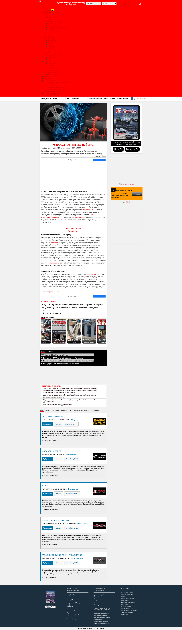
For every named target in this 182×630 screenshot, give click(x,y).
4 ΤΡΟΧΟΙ (46, 486)
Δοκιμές (50, 19)
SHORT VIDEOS (122, 99)
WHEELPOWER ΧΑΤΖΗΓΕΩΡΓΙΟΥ (56, 520)
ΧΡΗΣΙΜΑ (46, 61)
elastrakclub (79, 217)
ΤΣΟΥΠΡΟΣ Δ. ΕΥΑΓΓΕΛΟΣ (54, 416)
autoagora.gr (99, 628)
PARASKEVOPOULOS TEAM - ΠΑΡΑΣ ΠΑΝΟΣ (62, 555)
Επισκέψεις (71, 424)
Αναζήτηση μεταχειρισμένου (56, 84)
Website (58, 424)
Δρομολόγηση (76, 420)
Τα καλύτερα (51, 29)
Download (131, 149)
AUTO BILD (70, 607)
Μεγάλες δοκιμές (52, 25)
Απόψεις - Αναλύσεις (49, 16)
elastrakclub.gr (53, 263)
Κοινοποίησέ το (73, 228)
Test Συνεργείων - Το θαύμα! (52, 12)
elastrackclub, (87, 210)
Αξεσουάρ (51, 50)
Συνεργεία (51, 48)
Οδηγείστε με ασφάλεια (54, 57)
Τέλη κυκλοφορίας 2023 (127, 599)
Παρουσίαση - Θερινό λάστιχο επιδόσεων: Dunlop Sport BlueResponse (73, 305)
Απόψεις (69, 605)
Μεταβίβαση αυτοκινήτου (55, 67)
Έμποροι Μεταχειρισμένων (55, 91)
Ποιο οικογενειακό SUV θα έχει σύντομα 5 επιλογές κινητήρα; (68, 361)
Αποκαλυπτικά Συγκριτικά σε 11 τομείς (59, 21)
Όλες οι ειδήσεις (48, 36)
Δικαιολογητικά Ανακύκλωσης (56, 74)
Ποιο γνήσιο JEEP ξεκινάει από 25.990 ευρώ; (61, 364)
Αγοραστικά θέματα (53, 31)
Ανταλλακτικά (52, 46)
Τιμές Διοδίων (52, 69)
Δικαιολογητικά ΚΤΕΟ (54, 72)
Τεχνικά (50, 59)
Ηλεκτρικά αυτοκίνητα (54, 33)
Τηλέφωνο (48, 424)
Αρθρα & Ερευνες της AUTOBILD (57, 27)
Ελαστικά (50, 42)
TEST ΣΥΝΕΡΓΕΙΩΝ (95, 99)
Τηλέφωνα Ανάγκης (53, 71)
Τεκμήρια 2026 (52, 65)
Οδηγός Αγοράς (98, 619)
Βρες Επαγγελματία (53, 40)
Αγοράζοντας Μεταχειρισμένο (56, 88)
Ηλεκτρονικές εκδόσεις (50, 76)
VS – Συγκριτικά (71, 599)
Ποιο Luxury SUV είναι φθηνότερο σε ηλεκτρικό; (62, 358)
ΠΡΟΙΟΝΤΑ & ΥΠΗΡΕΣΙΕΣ (51, 38)
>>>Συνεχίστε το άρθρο (51, 292)
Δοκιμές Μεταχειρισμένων (55, 86)
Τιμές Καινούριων (71, 595)
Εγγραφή (137, 194)
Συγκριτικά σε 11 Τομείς (73, 603)
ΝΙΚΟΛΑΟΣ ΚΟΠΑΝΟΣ (51, 451)
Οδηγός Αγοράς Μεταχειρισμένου (57, 89)
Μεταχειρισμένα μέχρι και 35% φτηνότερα (59, 82)
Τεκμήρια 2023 (125, 601)
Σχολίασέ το (73, 231)
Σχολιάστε (73, 160)
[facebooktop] (131, 99)
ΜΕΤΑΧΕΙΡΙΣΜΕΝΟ (49, 80)
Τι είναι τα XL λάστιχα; (52, 313)
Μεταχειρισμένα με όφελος (101, 621)
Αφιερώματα (70, 617)
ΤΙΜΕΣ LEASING (109, 99)
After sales (51, 44)
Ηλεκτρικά (69, 609)
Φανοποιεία (51, 52)
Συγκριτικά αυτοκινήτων (54, 23)
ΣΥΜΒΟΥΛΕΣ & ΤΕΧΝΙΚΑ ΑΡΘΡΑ (53, 54)
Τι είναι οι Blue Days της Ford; (55, 355)
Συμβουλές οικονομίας (54, 55)
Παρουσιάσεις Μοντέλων (55, 35)
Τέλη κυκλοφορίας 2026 (54, 63)
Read (117, 149)
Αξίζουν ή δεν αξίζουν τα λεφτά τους (54, 14)
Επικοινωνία (47, 78)
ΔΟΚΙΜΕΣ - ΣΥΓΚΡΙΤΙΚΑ (50, 18)
